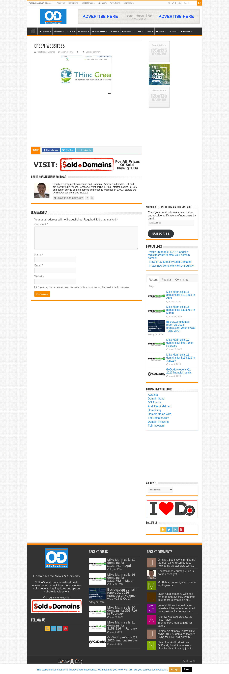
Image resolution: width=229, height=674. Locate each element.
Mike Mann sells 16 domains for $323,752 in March (180, 309)
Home (33, 31)
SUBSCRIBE (160, 233)
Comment (41, 224)
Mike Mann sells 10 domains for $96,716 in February (179, 342)
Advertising (115, 3)
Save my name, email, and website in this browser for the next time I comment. (84, 287)
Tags (152, 286)
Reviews (186, 31)
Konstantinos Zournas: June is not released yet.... (176, 573)
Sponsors (102, 3)
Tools (149, 31)
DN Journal (154, 402)
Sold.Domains (88, 3)
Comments (181, 279)
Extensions (126, 31)
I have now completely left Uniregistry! (171, 265)
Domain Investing (158, 421)
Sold (115, 31)
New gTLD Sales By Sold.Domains (170, 261)
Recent (153, 279)
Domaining (154, 410)
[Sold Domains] (86, 164)
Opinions (45, 31)
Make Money (100, 31)
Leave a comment (93, 52)
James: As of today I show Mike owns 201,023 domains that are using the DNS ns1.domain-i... (176, 634)
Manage (84, 31)
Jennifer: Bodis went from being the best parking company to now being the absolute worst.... (176, 562)
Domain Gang (156, 398)
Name (38, 254)
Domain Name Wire (159, 414)
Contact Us (129, 3)
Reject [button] (187, 669)
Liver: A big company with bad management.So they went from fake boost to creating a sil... (176, 596)
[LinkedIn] (176, 3)
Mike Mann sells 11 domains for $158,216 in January (180, 357)
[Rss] (169, 3)
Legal (139, 31)
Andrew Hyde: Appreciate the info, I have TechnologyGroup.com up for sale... (175, 621)
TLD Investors (156, 425)
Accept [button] (174, 669)
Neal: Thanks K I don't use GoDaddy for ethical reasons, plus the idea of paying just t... (175, 645)
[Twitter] (172, 3)
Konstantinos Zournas (46, 52)
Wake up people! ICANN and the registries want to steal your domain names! (169, 255)
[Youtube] (179, 3)
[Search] (199, 3)
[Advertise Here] (139, 16)
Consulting (73, 3)
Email (38, 265)
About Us (61, 3)
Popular (166, 279)
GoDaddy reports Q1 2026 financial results (179, 371)
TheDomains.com (158, 417)
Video (161, 31)
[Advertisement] (86, 121)
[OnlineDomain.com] (53, 16)
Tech (174, 31)
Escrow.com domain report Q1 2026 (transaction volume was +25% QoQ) (180, 326)
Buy (71, 31)
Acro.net (153, 394)
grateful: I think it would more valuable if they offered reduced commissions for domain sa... (176, 608)
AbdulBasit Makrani (159, 406)
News (59, 31)
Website (39, 276)
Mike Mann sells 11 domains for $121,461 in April (180, 294)
